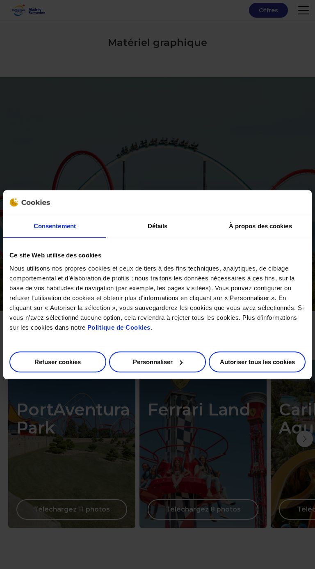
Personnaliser (153, 361)
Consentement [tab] (55, 226)
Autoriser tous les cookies (257, 361)
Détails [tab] (158, 226)
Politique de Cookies (119, 327)
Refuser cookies (57, 361)
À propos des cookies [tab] (260, 226)
